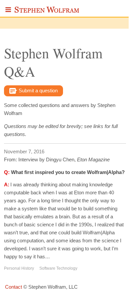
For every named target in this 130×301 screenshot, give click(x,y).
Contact (13, 287)
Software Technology (58, 268)
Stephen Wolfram (47, 12)
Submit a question (37, 90)
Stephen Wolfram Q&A (53, 62)
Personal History (19, 268)
